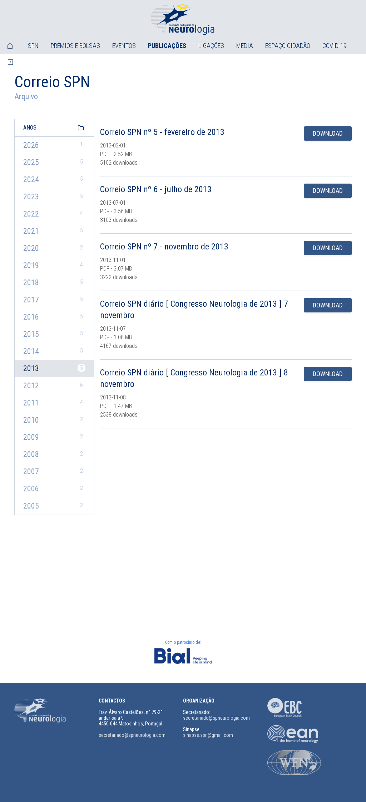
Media (244, 45)
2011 (53, 402)
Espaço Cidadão (287, 45)
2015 (53, 334)
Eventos (124, 45)
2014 (53, 351)
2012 (53, 385)
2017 (53, 299)
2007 (53, 471)
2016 (53, 316)
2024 (53, 179)
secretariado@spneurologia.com (132, 735)
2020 (53, 248)
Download (328, 133)
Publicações (167, 45)
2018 (53, 282)
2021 (53, 231)
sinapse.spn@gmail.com (208, 735)
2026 (53, 145)
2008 (53, 454)
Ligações (211, 45)
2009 (53, 437)
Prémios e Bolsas (75, 45)
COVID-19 (334, 45)
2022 (53, 213)
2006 (53, 488)
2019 (53, 265)
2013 (53, 368)
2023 (53, 196)
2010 (53, 419)
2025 (53, 162)
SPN (33, 45)
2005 (53, 505)
